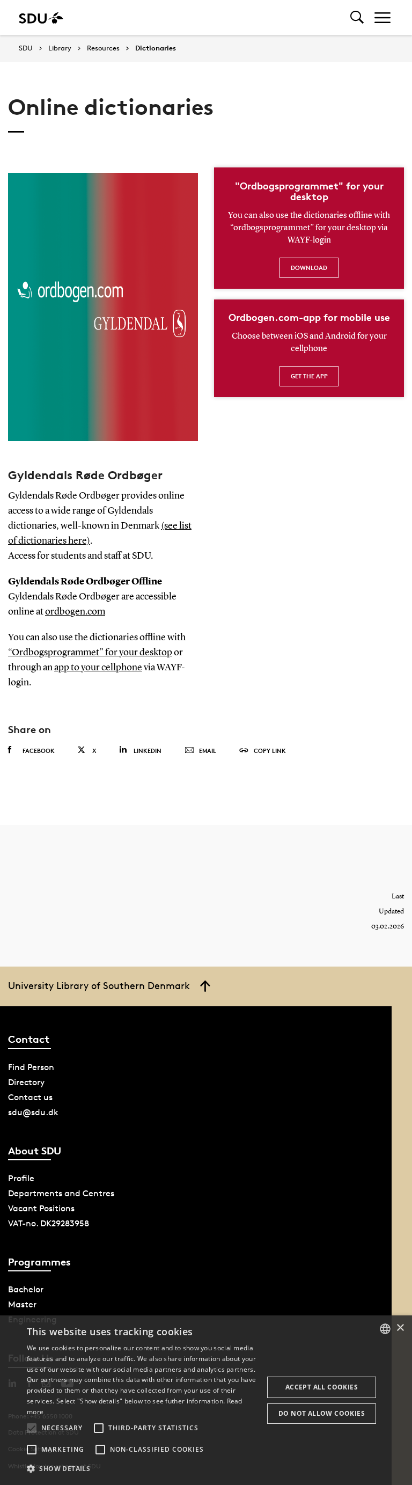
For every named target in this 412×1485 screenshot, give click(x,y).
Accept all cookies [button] (321, 1387)
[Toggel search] (357, 17)
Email (207, 751)
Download (309, 268)
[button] (31, 1428)
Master (22, 1304)
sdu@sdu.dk (33, 1112)
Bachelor (25, 1289)
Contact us (30, 1097)
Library (59, 48)
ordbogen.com (75, 612)
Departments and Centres (61, 1193)
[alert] (206, 1400)
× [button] (400, 1328)
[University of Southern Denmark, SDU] (41, 17)
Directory (26, 1082)
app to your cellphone (98, 667)
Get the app (309, 376)
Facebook (39, 751)
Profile (21, 1178)
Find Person (31, 1067)
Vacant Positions (41, 1208)
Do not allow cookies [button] (321, 1413)
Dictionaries (155, 48)
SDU (26, 48)
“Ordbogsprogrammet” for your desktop (90, 652)
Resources (103, 48)
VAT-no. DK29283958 (48, 1223)
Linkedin (147, 751)
